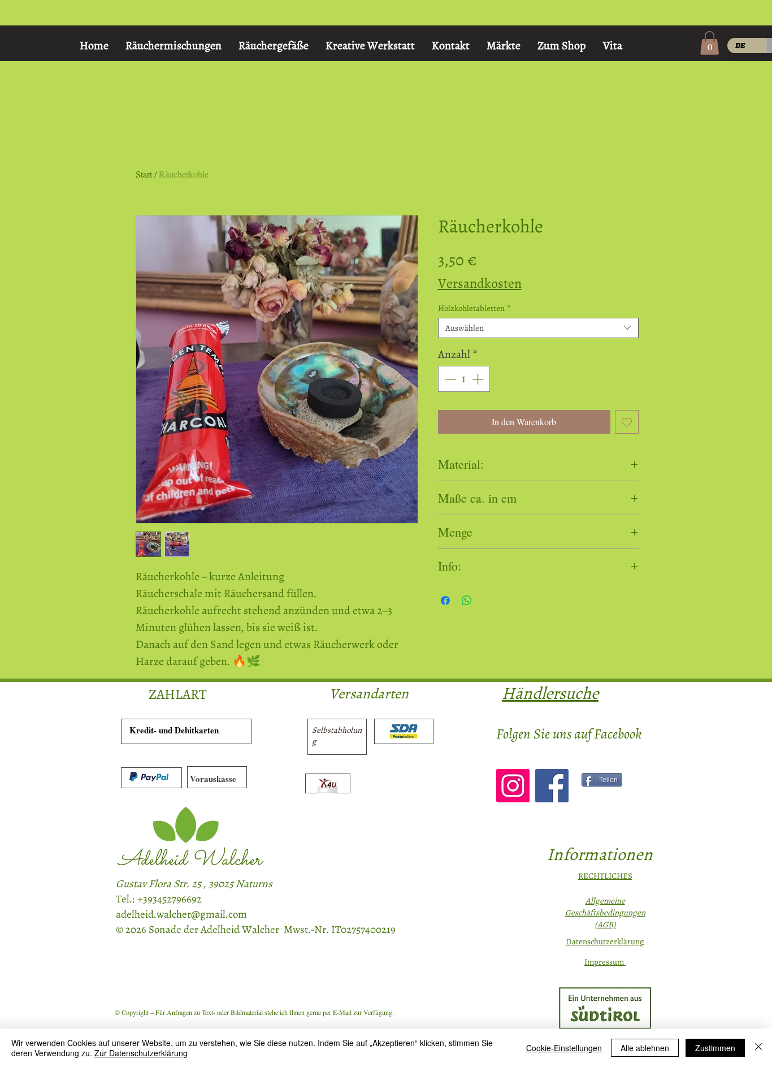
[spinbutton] (464, 378)
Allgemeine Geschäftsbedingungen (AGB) (605, 912)
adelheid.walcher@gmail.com (181, 914)
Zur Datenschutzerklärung (141, 1053)
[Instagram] (513, 785)
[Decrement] (449, 378)
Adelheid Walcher (190, 860)
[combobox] (538, 328)
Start (144, 174)
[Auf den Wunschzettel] (627, 422)
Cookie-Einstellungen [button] (564, 1047)
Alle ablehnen (645, 1047)
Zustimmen (715, 1047)
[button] (709, 43)
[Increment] (478, 378)
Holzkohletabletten (474, 308)
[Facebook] (552, 785)
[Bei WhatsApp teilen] (467, 600)
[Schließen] (758, 1048)
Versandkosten (480, 283)
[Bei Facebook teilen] (445, 600)
